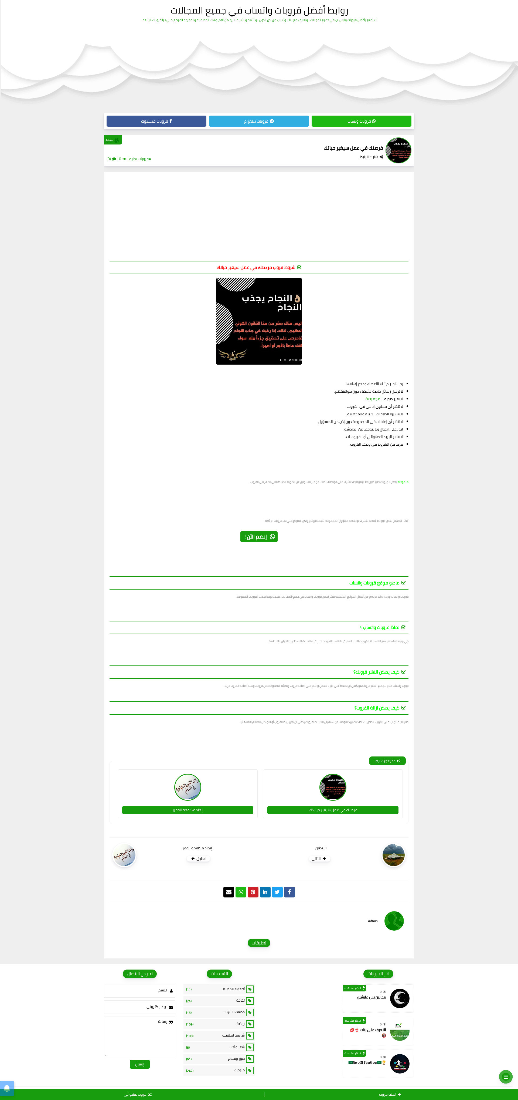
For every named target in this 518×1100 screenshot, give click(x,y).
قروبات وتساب (359, 121)
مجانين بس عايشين (371, 997)
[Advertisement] (259, 219)
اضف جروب (387, 1094)
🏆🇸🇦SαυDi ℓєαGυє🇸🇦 (367, 1062)
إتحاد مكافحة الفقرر (187, 809)
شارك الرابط (369, 156)
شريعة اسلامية (215, 1035)
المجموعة (374, 399)
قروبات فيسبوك (154, 121)
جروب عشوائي (135, 1094)
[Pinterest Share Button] (265, 892)
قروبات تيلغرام (256, 121)
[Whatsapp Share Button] (241, 892)
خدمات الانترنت (215, 1012)
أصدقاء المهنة (215, 989)
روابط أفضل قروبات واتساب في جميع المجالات (259, 10)
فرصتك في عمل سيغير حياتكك (333, 809)
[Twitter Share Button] (277, 892)
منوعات (215, 1070)
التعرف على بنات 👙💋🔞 (368, 1032)
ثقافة (215, 1000)
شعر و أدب (215, 1047)
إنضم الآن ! (255, 536)
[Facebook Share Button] (289, 892)
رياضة (215, 1023)
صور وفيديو (215, 1058)
